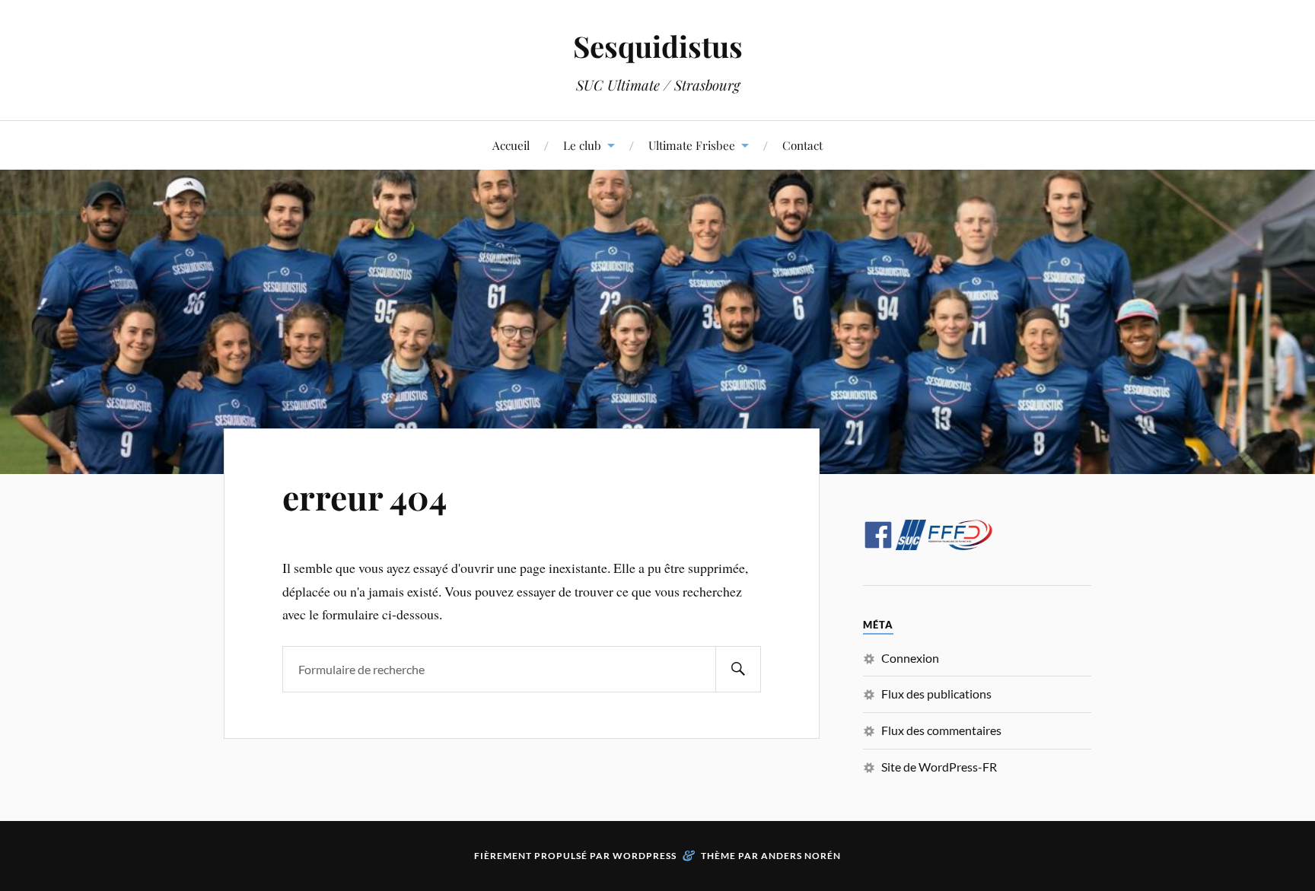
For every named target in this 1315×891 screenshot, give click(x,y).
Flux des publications (936, 693)
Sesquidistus (658, 46)
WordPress (645, 855)
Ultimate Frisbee (691, 145)
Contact (802, 145)
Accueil (511, 145)
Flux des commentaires (941, 730)
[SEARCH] (738, 669)
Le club (582, 145)
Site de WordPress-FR (939, 766)
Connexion (910, 658)
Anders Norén (801, 855)
